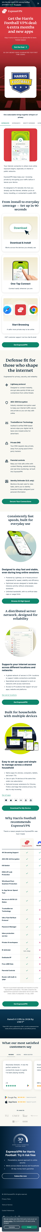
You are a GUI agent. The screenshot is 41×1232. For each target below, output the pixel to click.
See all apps (6, 795)
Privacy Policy (6, 1199)
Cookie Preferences (8, 1210)
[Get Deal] (20, 3)
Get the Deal (19, 47)
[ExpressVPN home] (12, 11)
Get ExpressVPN (20, 345)
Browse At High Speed (20, 601)
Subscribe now (20, 1176)
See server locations (9, 695)
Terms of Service (7, 1205)
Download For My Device (20, 808)
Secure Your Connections (20, 501)
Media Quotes (28, 1054)
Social (19, 1054)
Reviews (11, 1054)
